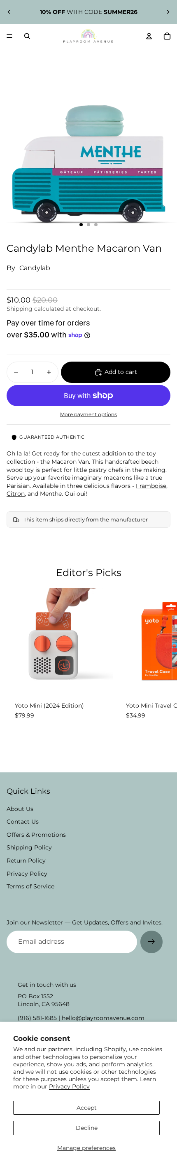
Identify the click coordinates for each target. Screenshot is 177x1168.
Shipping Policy (29, 847)
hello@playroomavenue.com (103, 1018)
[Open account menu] (149, 36)
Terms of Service (30, 886)
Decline (87, 1128)
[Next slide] (168, 12)
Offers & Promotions (36, 834)
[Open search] (27, 36)
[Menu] (9, 36)
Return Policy (26, 860)
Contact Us (23, 821)
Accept (87, 1107)
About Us (20, 809)
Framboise (151, 486)
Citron (16, 493)
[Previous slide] (9, 12)
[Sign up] (151, 942)
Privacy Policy (69, 1086)
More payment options (88, 414)
